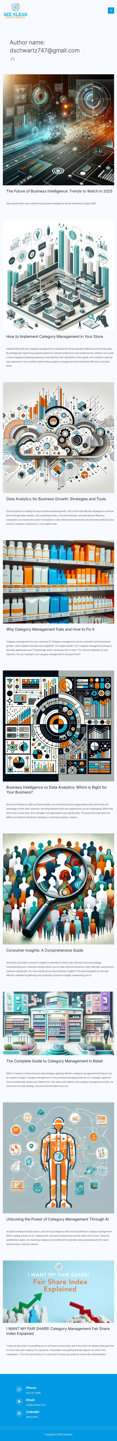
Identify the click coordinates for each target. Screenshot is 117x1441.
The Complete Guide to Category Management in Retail (54, 1061)
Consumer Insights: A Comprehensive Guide (44, 950)
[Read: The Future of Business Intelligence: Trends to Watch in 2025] (58, 129)
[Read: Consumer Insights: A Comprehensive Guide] (58, 889)
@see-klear (32, 1417)
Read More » (12, 211)
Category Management (38, 197)
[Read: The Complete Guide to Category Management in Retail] (58, 1023)
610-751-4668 (33, 1393)
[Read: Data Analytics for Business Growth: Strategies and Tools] (58, 437)
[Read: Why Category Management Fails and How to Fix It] (58, 581)
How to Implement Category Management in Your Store (54, 336)
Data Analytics (34, 505)
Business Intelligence (37, 798)
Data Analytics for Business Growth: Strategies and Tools (56, 499)
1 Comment (12, 635)
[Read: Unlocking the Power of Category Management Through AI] (58, 1157)
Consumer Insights (36, 956)
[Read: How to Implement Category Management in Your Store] (58, 275)
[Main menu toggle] (111, 10)
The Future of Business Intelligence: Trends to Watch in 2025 (59, 191)
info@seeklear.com (36, 1405)
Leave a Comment (15, 197)
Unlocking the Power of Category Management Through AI (57, 1219)
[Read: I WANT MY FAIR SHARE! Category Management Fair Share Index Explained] (58, 1291)
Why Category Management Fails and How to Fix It (50, 629)
